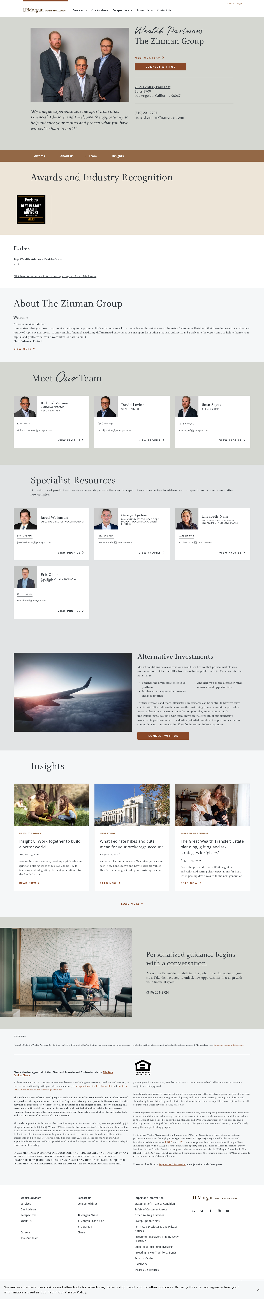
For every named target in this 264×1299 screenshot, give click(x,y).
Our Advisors (28, 1209)
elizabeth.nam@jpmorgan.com (195, 542)
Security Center (144, 1258)
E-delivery (141, 1264)
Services (78, 10)
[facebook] (213, 1211)
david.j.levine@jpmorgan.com (114, 430)
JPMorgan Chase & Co (91, 1221)
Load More (130, 903)
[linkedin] (196, 1211)
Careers (231, 4)
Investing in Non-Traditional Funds (156, 1252)
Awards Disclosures (147, 1269)
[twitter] (204, 1211)
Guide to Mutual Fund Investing (154, 1246)
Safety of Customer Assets (151, 1209)
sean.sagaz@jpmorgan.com (193, 430)
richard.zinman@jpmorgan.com (159, 117)
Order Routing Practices (149, 1215)
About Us (143, 10)
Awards (39, 156)
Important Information (172, 1164)
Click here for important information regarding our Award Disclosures (55, 276)
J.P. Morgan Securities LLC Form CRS (91, 1086)
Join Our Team (29, 1238)
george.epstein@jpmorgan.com (115, 542)
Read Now (27, 883)
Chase (81, 1232)
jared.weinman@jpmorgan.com (34, 542)
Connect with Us (160, 66)
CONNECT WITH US (163, 736)
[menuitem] (99, 11)
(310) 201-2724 (157, 992)
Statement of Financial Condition (155, 1203)
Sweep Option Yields (147, 1221)
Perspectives (121, 10)
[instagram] (222, 1211)
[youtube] (227, 1211)
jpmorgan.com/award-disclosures (229, 1045)
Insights (118, 156)
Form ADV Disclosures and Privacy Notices (156, 1229)
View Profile (69, 440)
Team (93, 156)
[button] (258, 1289)
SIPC (180, 1142)
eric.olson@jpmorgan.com (31, 601)
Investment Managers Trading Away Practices (157, 1239)
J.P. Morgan (85, 1226)
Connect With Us (88, 1203)
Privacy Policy (75, 1292)
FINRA (168, 1142)
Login (239, 4)
